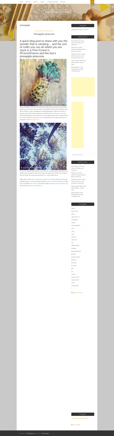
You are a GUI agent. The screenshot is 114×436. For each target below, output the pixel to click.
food (72, 242)
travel (42, 2)
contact (62, 2)
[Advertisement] (83, 86)
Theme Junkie (45, 433)
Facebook (54, 181)
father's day (74, 240)
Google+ (49, 181)
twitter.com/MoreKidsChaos (54, 179)
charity (73, 214)
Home (21, 2)
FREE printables (75, 245)
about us (28, 2)
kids (52, 31)
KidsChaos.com (31, 433)
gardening (47, 31)
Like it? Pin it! (34, 183)
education (73, 237)
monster (73, 274)
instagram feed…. (35, 120)
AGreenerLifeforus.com (36, 185)
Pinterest (62, 181)
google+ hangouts (75, 257)
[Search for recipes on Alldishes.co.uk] (75, 425)
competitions (74, 220)
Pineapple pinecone (44, 34)
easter (72, 234)
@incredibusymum (38, 179)
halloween (73, 260)
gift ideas (73, 254)
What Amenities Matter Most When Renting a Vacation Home (78, 62)
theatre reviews (75, 280)
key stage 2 (74, 263)
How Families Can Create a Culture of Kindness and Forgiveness (78, 42)
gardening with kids (76, 251)
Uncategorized (74, 285)
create (42, 31)
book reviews (74, 211)
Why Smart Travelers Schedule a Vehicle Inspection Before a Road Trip (78, 49)
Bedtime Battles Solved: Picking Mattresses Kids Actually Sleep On (77, 69)
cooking (73, 222)
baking (73, 208)
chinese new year (75, 217)
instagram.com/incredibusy (57, 183)
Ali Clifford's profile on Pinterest (79, 418)
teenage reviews (75, 277)
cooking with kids (52, 2)
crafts (36, 2)
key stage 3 (74, 265)
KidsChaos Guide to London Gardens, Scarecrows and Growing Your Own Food (78, 56)
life (72, 271)
